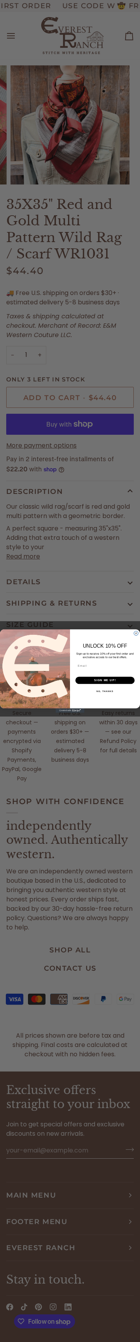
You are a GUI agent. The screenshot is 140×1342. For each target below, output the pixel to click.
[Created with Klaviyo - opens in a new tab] (70, 710)
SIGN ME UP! (105, 680)
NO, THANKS (105, 691)
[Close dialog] (136, 633)
